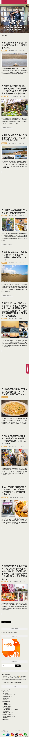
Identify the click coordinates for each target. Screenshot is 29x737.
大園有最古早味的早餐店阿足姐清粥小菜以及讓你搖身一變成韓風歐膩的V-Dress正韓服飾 (13, 440)
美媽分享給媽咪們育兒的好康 (9, 716)
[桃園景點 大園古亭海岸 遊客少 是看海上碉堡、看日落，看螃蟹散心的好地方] (14, 152)
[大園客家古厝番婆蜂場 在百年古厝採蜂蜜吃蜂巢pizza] (14, 224)
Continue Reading (7, 77)
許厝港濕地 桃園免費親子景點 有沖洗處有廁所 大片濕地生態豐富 (14, 45)
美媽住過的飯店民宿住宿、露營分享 (10, 709)
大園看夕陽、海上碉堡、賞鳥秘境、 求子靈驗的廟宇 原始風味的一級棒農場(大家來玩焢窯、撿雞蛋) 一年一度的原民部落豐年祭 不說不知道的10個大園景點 (14, 309)
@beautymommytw (5, 674)
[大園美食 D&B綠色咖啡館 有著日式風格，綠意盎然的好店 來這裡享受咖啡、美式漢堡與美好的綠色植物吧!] (14, 107)
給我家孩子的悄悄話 (7, 706)
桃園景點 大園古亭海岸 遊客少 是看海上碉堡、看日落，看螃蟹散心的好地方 (14, 138)
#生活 (13, 679)
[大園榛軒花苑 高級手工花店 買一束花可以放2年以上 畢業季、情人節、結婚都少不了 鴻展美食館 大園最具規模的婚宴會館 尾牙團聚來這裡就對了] (14, 592)
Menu (4, 2)
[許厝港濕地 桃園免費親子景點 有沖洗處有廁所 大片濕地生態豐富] (14, 60)
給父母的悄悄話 (6, 708)
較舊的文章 (6, 622)
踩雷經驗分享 (6, 719)
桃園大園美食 (4, 96)
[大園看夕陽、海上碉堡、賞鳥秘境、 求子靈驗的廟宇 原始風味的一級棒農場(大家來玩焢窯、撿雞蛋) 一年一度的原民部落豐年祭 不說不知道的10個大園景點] (14, 329)
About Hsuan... (6, 691)
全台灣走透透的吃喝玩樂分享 (9, 695)
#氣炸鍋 (19, 679)
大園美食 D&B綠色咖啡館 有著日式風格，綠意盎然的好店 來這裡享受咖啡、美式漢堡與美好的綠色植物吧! (14, 90)
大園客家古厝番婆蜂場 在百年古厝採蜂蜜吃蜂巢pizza (14, 211)
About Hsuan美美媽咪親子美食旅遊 (14, 22)
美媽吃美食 (5, 717)
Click (27, 369)
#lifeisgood (23, 679)
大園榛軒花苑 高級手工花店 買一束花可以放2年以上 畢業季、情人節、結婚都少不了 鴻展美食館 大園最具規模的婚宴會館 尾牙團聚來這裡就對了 (14, 572)
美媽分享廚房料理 (7, 711)
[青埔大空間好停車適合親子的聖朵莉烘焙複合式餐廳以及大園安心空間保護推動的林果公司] (14, 508)
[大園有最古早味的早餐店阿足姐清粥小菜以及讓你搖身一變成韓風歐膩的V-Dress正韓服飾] (14, 457)
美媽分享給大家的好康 (7, 713)
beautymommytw (13, 50)
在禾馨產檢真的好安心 (7, 696)
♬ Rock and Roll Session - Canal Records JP (11, 682)
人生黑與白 (5, 693)
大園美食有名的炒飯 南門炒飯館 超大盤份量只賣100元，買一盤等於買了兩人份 (14, 391)
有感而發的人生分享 (7, 704)
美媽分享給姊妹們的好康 (8, 714)
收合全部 (8, 690)
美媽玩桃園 (4, 50)
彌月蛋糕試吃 (6, 698)
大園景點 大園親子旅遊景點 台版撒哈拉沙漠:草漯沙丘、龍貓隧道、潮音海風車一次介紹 (14, 256)
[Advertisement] (14, 193)
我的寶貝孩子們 (6, 701)
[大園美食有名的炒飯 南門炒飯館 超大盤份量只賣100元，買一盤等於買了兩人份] (14, 408)
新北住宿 (5, 703)
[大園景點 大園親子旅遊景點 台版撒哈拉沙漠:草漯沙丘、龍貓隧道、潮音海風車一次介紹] (14, 273)
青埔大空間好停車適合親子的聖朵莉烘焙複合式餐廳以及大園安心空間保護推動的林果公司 (13, 491)
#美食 (10, 679)
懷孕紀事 (5, 699)
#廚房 (16, 679)
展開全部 (3, 690)
